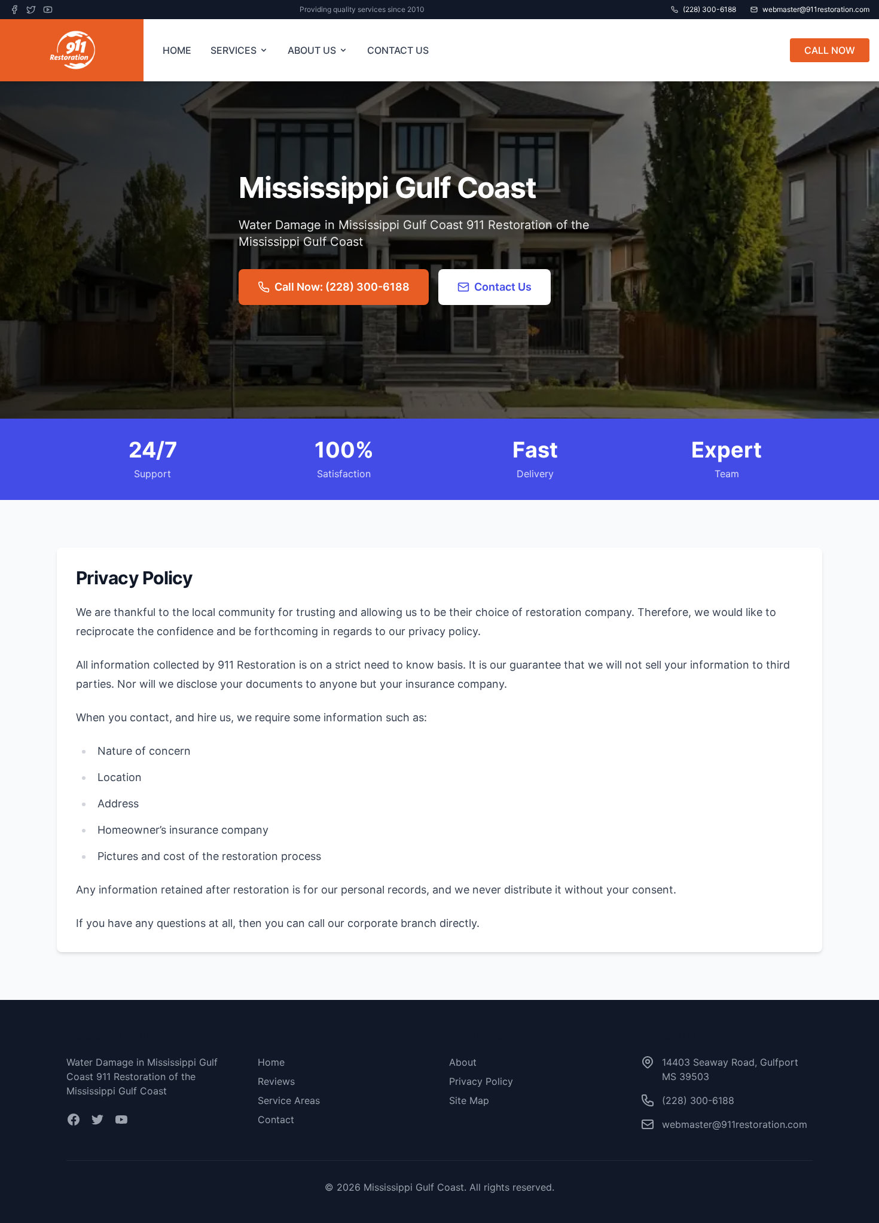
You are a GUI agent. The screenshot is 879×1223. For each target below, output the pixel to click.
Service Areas (289, 1100)
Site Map (469, 1100)
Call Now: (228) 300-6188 (342, 286)
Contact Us (503, 286)
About (463, 1062)
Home (271, 1062)
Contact (276, 1120)
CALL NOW (829, 50)
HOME (177, 50)
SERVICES (233, 50)
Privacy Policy (481, 1081)
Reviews (276, 1081)
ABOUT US (312, 50)
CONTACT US (398, 50)
